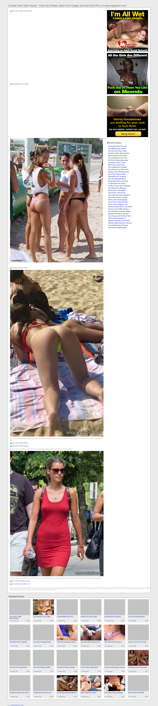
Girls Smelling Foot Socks (117, 158)
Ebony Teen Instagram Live (118, 204)
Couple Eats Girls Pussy (117, 183)
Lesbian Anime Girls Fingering (119, 186)
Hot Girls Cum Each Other (117, 151)
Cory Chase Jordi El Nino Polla (119, 216)
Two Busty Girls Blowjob (117, 188)
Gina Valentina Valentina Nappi (119, 211)
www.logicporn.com (17, 705)
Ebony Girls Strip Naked (116, 190)
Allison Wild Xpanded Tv (117, 218)
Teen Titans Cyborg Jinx (116, 193)
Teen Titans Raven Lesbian (117, 197)
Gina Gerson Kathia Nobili (117, 227)
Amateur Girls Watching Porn (118, 172)
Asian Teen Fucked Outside (118, 202)
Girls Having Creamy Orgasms (119, 195)
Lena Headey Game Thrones (118, 225)
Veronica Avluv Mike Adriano (118, 209)
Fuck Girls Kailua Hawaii (117, 174)
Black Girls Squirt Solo (116, 165)
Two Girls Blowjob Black (117, 179)
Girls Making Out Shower (117, 148)
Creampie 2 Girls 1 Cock (116, 162)
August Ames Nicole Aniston (118, 214)
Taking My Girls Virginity (117, 176)
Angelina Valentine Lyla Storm (119, 220)
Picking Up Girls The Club (117, 146)
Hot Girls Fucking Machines (118, 160)
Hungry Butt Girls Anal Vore (118, 181)
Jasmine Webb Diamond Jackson (120, 223)
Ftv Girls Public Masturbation (118, 153)
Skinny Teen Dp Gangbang (117, 200)
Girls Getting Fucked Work (117, 155)
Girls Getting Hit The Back (117, 167)
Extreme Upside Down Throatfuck (120, 207)
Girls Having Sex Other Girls (118, 169)
